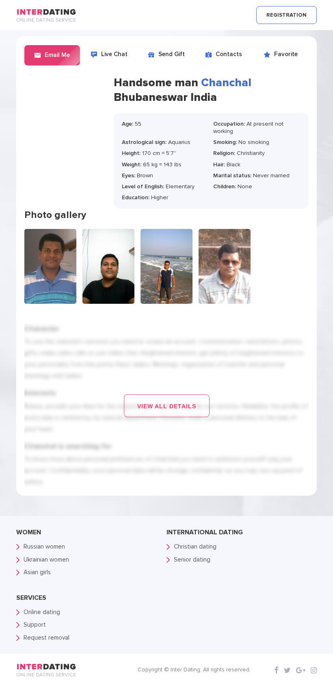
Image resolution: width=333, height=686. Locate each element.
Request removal (46, 637)
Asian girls (37, 572)
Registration (286, 15)
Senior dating (192, 559)
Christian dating (195, 546)
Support (35, 624)
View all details (166, 406)
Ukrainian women (46, 559)
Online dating (42, 612)
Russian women (44, 546)
